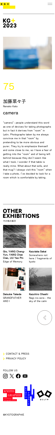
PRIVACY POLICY (16, 358)
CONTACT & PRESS (17, 353)
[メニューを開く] (50, 3)
